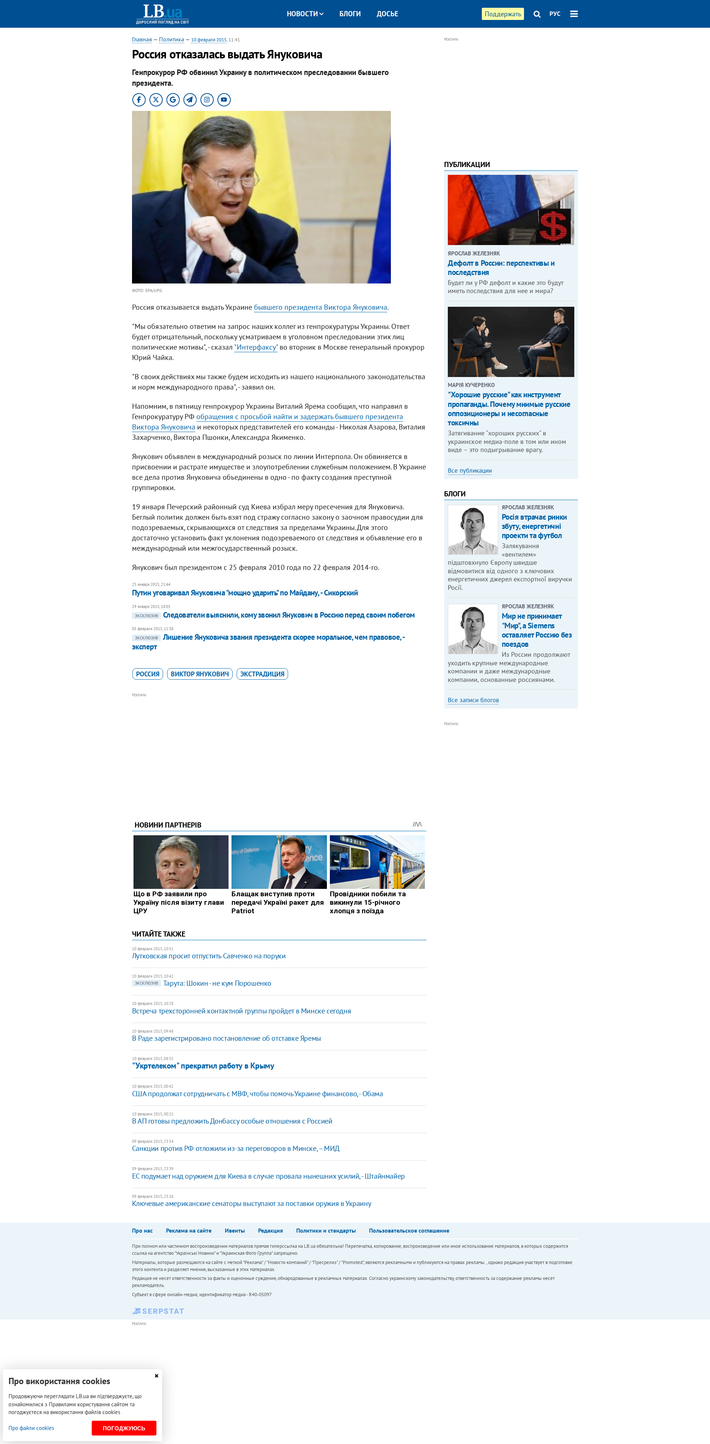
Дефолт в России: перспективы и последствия (501, 267)
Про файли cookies (31, 1427)
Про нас (142, 1230)
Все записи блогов (473, 700)
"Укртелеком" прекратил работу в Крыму (203, 1065)
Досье (387, 13)
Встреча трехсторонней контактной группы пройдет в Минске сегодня (241, 1011)
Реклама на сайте (189, 1230)
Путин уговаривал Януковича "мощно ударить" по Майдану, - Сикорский (245, 593)
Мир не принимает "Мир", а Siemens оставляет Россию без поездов (537, 630)
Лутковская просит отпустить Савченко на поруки (209, 956)
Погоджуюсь (124, 1428)
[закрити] (156, 1376)
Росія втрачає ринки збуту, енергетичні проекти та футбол (534, 526)
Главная (142, 39)
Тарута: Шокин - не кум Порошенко (203, 983)
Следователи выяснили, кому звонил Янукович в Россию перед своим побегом (275, 615)
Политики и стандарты (326, 1230)
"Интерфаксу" (256, 347)
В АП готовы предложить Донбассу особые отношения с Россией (232, 1121)
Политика (171, 39)
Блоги (350, 13)
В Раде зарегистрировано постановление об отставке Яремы (226, 1038)
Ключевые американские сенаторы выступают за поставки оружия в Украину (251, 1203)
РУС (555, 14)
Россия (147, 674)
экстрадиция (262, 674)
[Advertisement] (279, 751)
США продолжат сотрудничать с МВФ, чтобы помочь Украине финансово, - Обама (257, 1093)
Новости (302, 13)
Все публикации (470, 470)
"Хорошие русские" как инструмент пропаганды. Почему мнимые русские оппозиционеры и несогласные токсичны (509, 409)
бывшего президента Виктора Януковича (320, 307)
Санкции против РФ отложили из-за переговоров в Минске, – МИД (235, 1148)
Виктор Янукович (200, 674)
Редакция (270, 1230)
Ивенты (235, 1230)
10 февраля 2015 (209, 40)
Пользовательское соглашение (409, 1230)
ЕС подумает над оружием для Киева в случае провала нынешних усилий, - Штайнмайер (268, 1176)
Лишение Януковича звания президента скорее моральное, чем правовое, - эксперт (268, 642)
